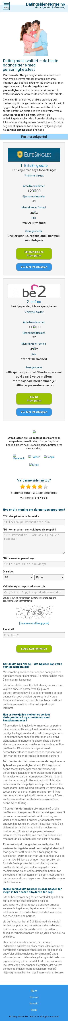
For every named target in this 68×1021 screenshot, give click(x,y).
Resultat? (8, 629)
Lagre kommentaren (34, 648)
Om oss (34, 997)
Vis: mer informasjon (34, 267)
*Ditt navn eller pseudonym (19, 558)
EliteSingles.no (36, 165)
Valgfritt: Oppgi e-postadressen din (24, 586)
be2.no (35, 302)
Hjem (34, 990)
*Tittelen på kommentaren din (21, 516)
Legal (34, 1009)
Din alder (8, 571)
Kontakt (34, 1003)
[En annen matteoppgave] (34, 623)
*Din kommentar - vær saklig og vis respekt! (29, 529)
